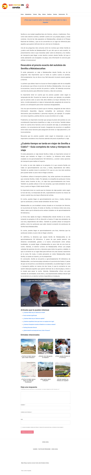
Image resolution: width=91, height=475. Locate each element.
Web (22, 419)
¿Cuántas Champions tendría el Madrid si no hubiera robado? (39, 324)
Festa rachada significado (30, 315)
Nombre (23, 404)
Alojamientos (28, 14)
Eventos (55, 14)
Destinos (49, 14)
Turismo (35, 14)
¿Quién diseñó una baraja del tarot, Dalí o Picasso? (36, 330)
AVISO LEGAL (45, 442)
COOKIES (35, 449)
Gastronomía (62, 14)
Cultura (44, 14)
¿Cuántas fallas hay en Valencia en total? (34, 312)
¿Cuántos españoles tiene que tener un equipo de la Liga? (38, 321)
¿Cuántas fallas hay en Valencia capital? (34, 318)
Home (22, 14)
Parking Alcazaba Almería (30, 327)
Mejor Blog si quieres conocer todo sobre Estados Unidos (35, 462)
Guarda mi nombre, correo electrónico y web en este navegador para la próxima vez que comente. (42, 427)
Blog (39, 14)
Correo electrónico (26, 412)
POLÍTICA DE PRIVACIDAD (44, 449)
